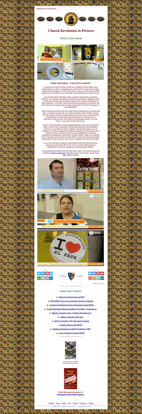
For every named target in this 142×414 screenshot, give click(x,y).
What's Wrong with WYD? (71, 325)
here (64, 155)
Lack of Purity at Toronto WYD (71, 333)
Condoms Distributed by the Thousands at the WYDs (71, 305)
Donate (91, 403)
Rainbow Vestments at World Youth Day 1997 (72, 329)
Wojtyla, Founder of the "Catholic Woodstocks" (72, 313)
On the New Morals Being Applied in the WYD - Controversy (72, 309)
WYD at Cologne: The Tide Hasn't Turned (71, 321)
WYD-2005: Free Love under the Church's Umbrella (71, 301)
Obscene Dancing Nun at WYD (72, 297)
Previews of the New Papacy (70, 394)
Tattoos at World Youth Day (71, 317)
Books (64, 403)
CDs (69, 403)
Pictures (51, 403)
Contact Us (83, 403)
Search (75, 403)
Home (58, 403)
